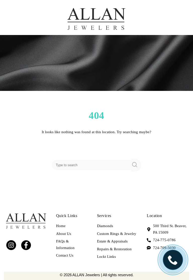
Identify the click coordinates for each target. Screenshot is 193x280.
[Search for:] (92, 165)
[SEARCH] (136, 165)
